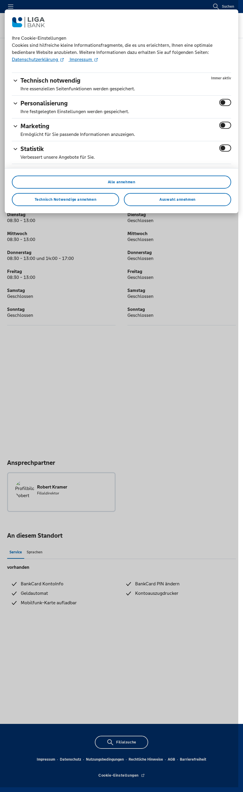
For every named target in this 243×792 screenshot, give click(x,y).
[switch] (225, 102)
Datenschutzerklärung (35, 59)
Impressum (80, 59)
